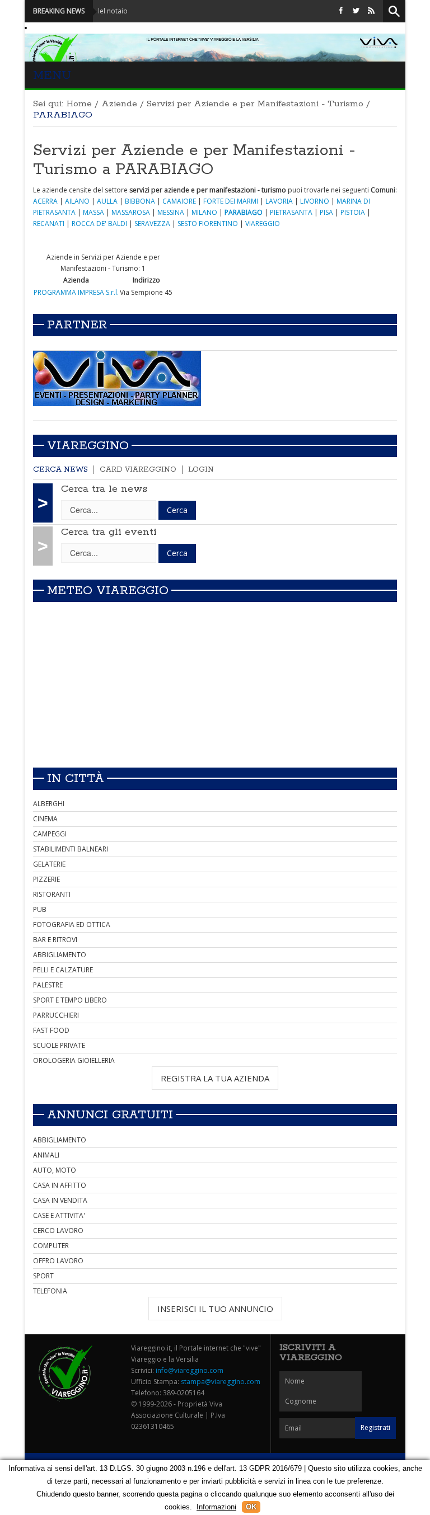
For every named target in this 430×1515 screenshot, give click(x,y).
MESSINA (170, 212)
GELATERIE (49, 864)
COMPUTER (51, 1245)
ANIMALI (46, 1155)
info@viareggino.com (189, 1370)
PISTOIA (352, 212)
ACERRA (45, 201)
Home (79, 104)
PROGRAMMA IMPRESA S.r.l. (76, 292)
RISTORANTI (52, 894)
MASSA (93, 212)
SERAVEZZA (152, 223)
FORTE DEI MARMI (230, 201)
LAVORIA (279, 201)
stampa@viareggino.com (220, 1381)
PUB (39, 909)
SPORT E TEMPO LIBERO (70, 1000)
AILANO (77, 201)
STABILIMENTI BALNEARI (70, 849)
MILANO (204, 212)
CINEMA (45, 819)
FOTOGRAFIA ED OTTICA (71, 924)
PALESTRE (48, 985)
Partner (77, 325)
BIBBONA (140, 201)
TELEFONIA (50, 1291)
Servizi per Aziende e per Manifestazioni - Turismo (255, 104)
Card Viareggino (138, 469)
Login (201, 469)
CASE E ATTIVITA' (59, 1215)
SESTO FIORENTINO (207, 223)
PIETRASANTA (291, 212)
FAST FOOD (51, 1030)
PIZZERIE (46, 879)
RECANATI (48, 223)
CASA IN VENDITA (60, 1200)
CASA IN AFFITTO (59, 1185)
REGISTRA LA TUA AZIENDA (215, 1078)
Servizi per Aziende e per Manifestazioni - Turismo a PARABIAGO (194, 160)
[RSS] (371, 11)
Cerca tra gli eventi (109, 532)
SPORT (43, 1276)
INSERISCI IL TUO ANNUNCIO (215, 1308)
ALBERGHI (48, 803)
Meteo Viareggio (108, 591)
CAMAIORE (179, 201)
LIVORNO (314, 201)
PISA (326, 212)
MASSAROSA (130, 212)
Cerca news (60, 469)
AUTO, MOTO (54, 1170)
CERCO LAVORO (58, 1230)
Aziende (119, 104)
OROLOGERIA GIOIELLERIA (74, 1060)
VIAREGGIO (262, 223)
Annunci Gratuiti (110, 1115)
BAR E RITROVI (55, 939)
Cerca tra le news (104, 489)
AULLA (107, 201)
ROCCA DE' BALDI (99, 223)
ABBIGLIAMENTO (59, 954)
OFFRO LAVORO (58, 1260)
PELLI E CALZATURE (63, 970)
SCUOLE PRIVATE (59, 1045)
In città (75, 779)
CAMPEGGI (50, 834)
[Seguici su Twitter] (356, 11)
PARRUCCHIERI (56, 1015)
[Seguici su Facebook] (341, 11)
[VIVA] (117, 378)
